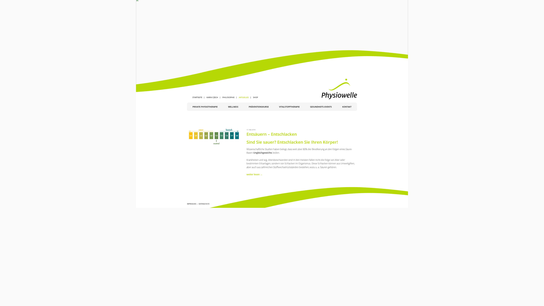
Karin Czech (212, 97)
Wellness (233, 106)
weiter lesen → (254, 174)
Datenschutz (204, 204)
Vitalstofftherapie (289, 106)
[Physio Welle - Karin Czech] (339, 89)
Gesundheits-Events (321, 106)
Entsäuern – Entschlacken (271, 134)
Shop (255, 97)
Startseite (197, 97)
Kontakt (346, 106)
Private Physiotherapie (205, 106)
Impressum (191, 204)
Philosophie (228, 97)
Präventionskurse (259, 106)
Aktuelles (244, 97)
